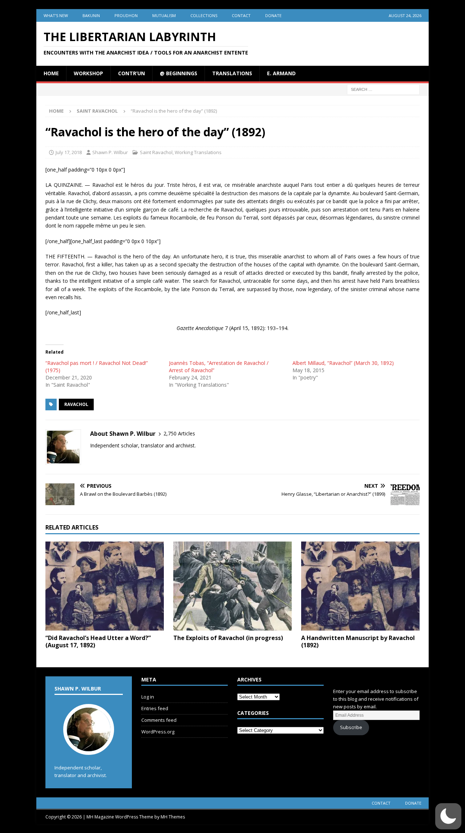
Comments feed (159, 720)
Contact (241, 15)
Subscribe (351, 727)
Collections (203, 15)
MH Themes (173, 817)
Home (51, 73)
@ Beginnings (178, 73)
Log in (147, 696)
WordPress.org (157, 731)
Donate (273, 15)
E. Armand (281, 73)
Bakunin (91, 15)
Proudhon (126, 15)
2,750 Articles (179, 433)
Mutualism (164, 15)
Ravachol (76, 404)
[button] (448, 816)
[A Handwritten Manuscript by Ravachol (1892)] (360, 586)
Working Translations (198, 152)
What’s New (56, 15)
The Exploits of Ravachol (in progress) (228, 638)
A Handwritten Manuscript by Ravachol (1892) (358, 641)
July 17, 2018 (69, 152)
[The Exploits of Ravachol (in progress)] (232, 586)
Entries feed (154, 708)
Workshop (88, 73)
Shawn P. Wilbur (110, 152)
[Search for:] (383, 88)
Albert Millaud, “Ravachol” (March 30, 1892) (343, 362)
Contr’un (131, 73)
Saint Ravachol (156, 152)
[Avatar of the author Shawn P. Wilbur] (88, 747)
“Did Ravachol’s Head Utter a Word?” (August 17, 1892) (98, 641)
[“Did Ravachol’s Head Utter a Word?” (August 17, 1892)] (104, 586)
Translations (232, 73)
